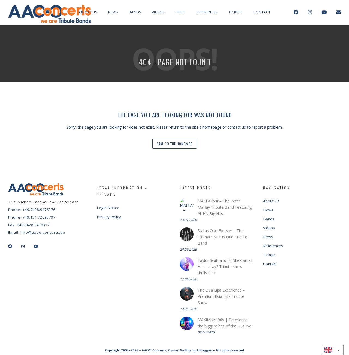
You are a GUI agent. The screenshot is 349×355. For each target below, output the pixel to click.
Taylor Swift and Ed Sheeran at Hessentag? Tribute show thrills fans (225, 266)
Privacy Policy (109, 216)
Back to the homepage (174, 144)
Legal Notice (108, 207)
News (113, 12)
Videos (158, 12)
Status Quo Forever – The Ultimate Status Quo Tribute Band (222, 237)
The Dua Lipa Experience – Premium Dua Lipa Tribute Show (221, 296)
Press (181, 12)
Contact (262, 12)
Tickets (235, 12)
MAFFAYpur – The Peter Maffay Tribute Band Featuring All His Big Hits (225, 207)
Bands (135, 12)
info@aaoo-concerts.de (42, 232)
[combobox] (332, 350)
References (207, 12)
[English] (332, 350)
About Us (88, 12)
